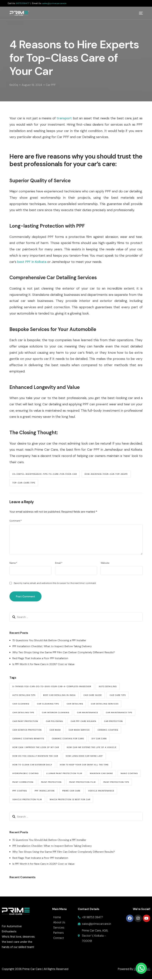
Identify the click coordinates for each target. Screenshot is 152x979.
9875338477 (22, 3)
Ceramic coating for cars (68, 738)
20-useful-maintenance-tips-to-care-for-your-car (44, 474)
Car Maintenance (87, 712)
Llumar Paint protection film (64, 773)
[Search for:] (76, 617)
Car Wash (55, 730)
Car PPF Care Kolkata (83, 721)
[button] (141, 968)
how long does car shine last (84, 756)
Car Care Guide (92, 695)
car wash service (79, 730)
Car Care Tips (118, 695)
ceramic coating (108, 730)
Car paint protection (25, 721)
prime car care (71, 791)
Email (58, 562)
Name (13, 562)
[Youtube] (146, 918)
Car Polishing (54, 721)
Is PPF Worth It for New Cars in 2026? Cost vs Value (43, 664)
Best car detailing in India (59, 695)
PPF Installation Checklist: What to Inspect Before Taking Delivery (52, 646)
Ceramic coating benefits (28, 738)
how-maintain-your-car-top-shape (106, 474)
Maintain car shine (101, 773)
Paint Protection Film (82, 782)
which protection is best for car (70, 799)
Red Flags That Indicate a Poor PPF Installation (40, 658)
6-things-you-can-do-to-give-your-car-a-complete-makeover (51, 686)
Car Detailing (75, 704)
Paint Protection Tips (116, 782)
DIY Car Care (99, 738)
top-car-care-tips (23, 483)
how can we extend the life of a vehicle (91, 747)
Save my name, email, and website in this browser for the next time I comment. (55, 583)
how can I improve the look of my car (35, 747)
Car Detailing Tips (23, 712)
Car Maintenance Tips (119, 712)
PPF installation (44, 791)
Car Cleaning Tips (48, 704)
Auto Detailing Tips (23, 695)
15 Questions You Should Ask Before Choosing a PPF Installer (49, 640)
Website (105, 562)
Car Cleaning (20, 704)
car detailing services (104, 704)
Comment (15, 520)
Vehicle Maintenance (101, 791)
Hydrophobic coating (25, 773)
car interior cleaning (55, 712)
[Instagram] (138, 918)
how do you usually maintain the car (35, 756)
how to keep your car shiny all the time (84, 764)
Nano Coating (129, 773)
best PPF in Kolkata (31, 262)
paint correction (22, 782)
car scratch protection (27, 730)
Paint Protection (51, 782)
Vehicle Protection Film (27, 799)
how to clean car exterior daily (32, 764)
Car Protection (113, 721)
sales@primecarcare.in (54, 3)
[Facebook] (129, 918)
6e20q (13, 85)
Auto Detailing (108, 686)
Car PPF (51, 85)
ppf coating (19, 791)
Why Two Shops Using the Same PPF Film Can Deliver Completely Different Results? (63, 652)
